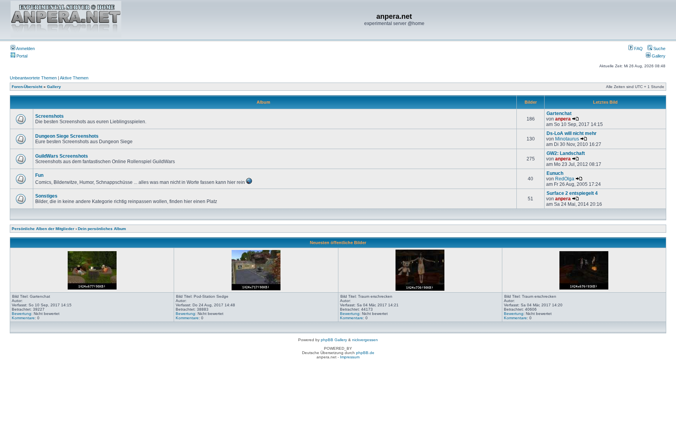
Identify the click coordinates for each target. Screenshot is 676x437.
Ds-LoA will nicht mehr (572, 133)
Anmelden (25, 48)
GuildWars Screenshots (61, 156)
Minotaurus (567, 139)
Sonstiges (46, 196)
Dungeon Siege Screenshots (67, 136)
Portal (21, 56)
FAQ (638, 48)
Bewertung (21, 313)
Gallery (658, 56)
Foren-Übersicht (27, 87)
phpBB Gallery (334, 340)
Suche (658, 48)
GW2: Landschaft (566, 153)
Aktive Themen (74, 78)
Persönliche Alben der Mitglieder (43, 229)
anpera (563, 119)
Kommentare (23, 318)
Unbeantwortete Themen (33, 78)
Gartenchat (559, 113)
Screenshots (49, 116)
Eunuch (555, 173)
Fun (39, 175)
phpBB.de (365, 353)
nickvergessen (365, 340)
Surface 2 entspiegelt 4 (572, 193)
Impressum (350, 357)
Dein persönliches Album (102, 229)
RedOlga (564, 179)
